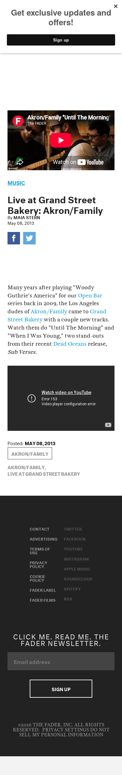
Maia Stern (26, 217)
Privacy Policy (38, 564)
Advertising (44, 538)
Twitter (73, 528)
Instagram (76, 558)
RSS (68, 598)
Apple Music (77, 568)
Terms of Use (40, 550)
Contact (39, 528)
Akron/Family (49, 311)
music (16, 182)
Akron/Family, (27, 466)
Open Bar (90, 295)
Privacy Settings (65, 730)
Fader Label (43, 589)
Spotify (72, 588)
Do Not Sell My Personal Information (64, 732)
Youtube (73, 548)
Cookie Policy (37, 578)
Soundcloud (78, 578)
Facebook (75, 538)
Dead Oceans (70, 344)
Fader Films (43, 599)
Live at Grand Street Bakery (44, 473)
